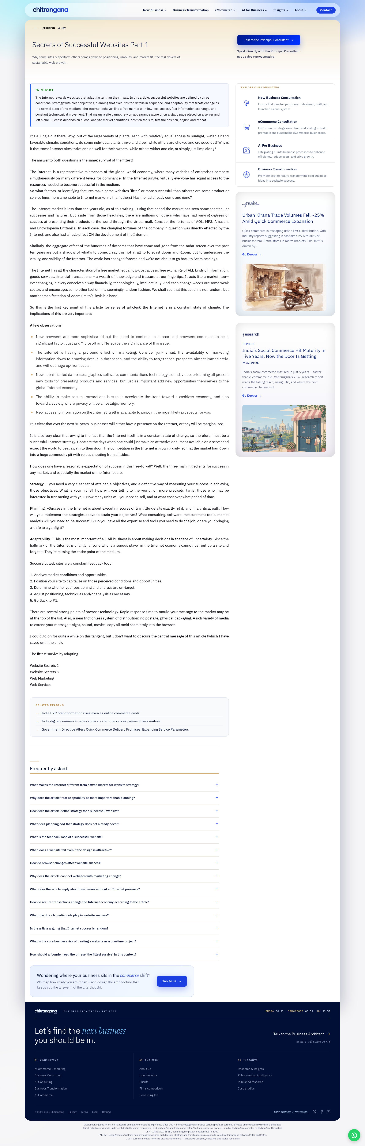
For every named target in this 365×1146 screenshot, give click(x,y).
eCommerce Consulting (50, 1069)
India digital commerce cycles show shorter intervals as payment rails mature (101, 721)
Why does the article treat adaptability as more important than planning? (82, 798)
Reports (249, 344)
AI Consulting (43, 1082)
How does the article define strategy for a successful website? (74, 811)
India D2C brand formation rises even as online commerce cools (90, 713)
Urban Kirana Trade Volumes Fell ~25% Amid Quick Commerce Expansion (283, 218)
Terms (84, 1111)
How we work (148, 1075)
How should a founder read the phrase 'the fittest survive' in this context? (83, 954)
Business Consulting (48, 1075)
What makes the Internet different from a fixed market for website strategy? (84, 785)
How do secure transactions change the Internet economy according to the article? (89, 902)
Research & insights (251, 1069)
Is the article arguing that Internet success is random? (69, 928)
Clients (144, 1082)
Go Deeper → (252, 255)
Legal (95, 1111)
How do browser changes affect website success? (65, 863)
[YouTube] (328, 1112)
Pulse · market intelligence (255, 1075)
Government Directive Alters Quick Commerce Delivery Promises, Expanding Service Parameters (115, 729)
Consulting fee (148, 1095)
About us (145, 1069)
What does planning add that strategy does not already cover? (74, 824)
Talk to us (171, 981)
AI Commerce (44, 1095)
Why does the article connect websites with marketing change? (75, 876)
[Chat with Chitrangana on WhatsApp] (354, 1135)
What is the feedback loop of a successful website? (66, 837)
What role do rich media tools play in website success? (69, 915)
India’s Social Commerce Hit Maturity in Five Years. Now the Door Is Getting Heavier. (284, 356)
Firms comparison (151, 1088)
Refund (106, 1111)
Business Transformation (191, 10)
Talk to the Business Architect (301, 1034)
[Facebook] (321, 1112)
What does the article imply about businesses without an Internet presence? (85, 889)
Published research (250, 1082)
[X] (314, 1112)
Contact (326, 10)
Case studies (246, 1088)
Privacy (73, 1111)
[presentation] (284, 287)
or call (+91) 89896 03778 (313, 1042)
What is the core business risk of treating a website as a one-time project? (83, 941)
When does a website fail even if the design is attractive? (71, 850)
